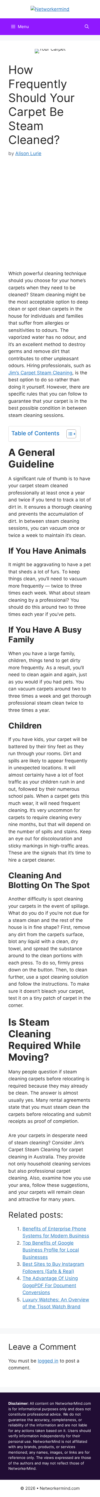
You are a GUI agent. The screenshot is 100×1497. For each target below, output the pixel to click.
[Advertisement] (50, 211)
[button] (86, 26)
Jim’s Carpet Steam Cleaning (40, 373)
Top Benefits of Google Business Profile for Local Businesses (50, 1250)
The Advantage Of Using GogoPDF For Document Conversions (50, 1285)
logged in (48, 1361)
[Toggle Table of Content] (68, 434)
